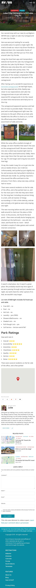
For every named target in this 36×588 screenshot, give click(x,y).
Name (3, 490)
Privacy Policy (10, 585)
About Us (8, 575)
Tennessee (8, 566)
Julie (29, 18)
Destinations (15, 10)
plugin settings (27, 531)
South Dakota (10, 564)
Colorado (8, 558)
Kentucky (31, 456)
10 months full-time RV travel (24, 460)
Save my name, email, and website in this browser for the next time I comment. (18, 510)
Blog (7, 577)
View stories (6, 428)
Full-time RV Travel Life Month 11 (23, 441)
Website (3, 503)
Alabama (17, 456)
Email (3, 497)
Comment (4, 475)
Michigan (25, 436)
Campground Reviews (20, 447)
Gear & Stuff (9, 580)
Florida (22, 10)
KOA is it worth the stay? (23, 449)
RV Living (31, 436)
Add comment (24, 18)
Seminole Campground (9, 87)
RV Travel (18, 438)
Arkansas (8, 556)
